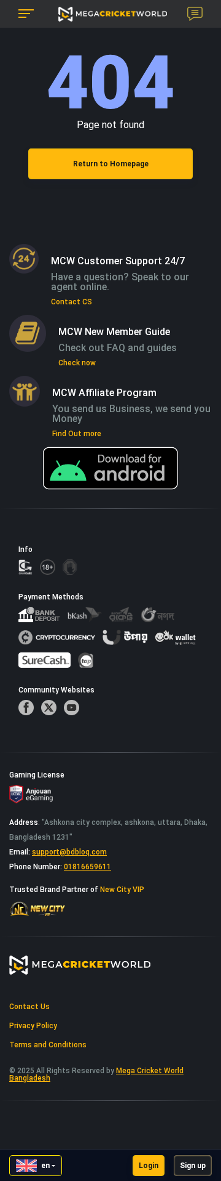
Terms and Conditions (48, 1045)
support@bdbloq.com (69, 852)
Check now (77, 363)
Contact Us (29, 1006)
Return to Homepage (111, 164)
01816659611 (87, 866)
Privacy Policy (33, 1025)
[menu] (26, 14)
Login (148, 1165)
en (45, 1165)
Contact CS (71, 302)
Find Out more (76, 433)
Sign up (193, 1165)
